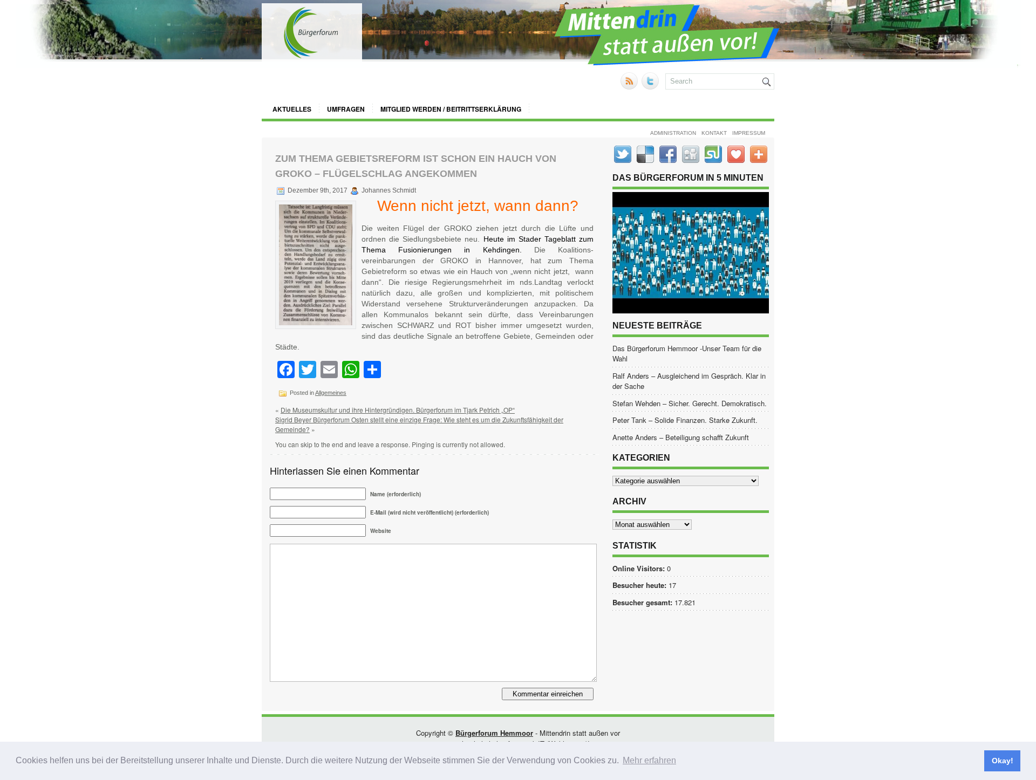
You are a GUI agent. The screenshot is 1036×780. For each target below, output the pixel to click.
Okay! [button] (1002, 760)
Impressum (748, 133)
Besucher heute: (640, 585)
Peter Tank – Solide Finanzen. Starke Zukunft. (685, 420)
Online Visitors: (639, 568)
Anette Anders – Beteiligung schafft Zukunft (680, 437)
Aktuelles (291, 109)
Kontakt (714, 133)
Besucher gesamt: (643, 602)
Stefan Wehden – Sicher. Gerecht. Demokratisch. (689, 403)
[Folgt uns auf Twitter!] (651, 86)
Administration (673, 133)
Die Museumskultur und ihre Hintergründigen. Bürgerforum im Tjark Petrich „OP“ (398, 409)
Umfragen (346, 109)
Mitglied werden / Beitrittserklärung (450, 109)
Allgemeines (330, 392)
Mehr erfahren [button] (649, 760)
